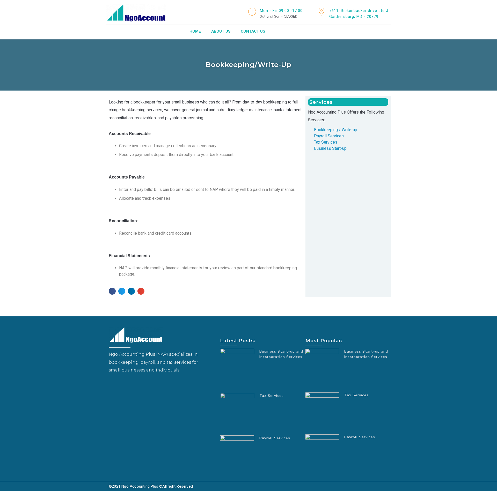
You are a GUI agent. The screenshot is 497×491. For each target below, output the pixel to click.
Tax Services (271, 395)
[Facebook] (112, 386)
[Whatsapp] (136, 386)
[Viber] (128, 386)
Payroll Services (274, 438)
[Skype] (120, 386)
